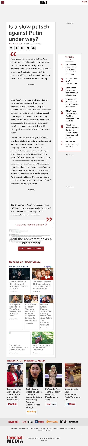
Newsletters (34, 428)
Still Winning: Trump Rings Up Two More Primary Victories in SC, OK (72, 116)
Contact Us (71, 428)
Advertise (42, 428)
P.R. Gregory (16, 44)
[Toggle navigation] (2, 2)
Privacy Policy (63, 428)
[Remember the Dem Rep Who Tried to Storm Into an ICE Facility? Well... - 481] (15, 375)
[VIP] (84, 2)
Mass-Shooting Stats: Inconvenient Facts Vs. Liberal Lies (72, 394)
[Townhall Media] (15, 439)
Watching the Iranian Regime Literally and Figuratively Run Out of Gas (72, 69)
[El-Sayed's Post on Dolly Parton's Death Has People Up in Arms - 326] (53, 375)
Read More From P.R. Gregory (30, 225)
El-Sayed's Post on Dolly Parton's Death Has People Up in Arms (53, 394)
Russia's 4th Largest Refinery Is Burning (72, 144)
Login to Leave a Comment (31, 248)
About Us (14, 428)
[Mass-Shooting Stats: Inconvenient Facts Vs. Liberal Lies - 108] (73, 375)
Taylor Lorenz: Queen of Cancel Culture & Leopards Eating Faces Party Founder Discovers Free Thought (34, 398)
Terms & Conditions (52, 428)
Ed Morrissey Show (24, 428)
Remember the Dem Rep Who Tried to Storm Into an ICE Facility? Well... (14, 394)
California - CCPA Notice (44, 430)
